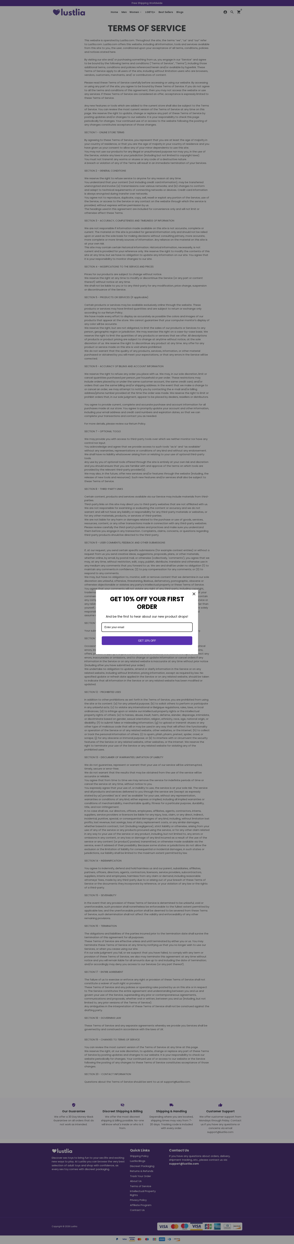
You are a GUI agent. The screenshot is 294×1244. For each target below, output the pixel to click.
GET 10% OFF (147, 640)
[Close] (194, 594)
